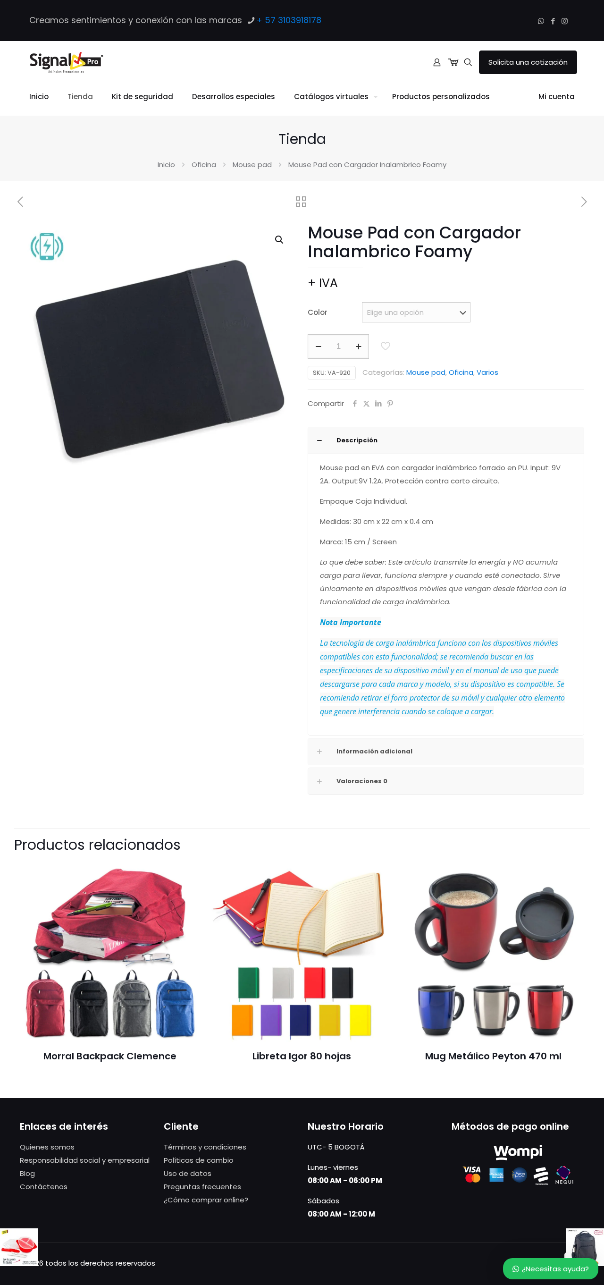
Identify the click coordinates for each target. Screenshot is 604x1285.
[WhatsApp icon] (541, 21)
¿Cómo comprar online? (206, 1200)
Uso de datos (187, 1173)
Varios (487, 372)
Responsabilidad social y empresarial (85, 1160)
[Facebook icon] (552, 21)
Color (317, 312)
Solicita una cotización (528, 62)
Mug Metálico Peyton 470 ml (493, 1056)
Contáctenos (43, 1187)
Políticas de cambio (199, 1160)
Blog (27, 1173)
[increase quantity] (358, 346)
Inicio (166, 164)
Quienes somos (47, 1147)
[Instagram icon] (564, 21)
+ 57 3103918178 (288, 20)
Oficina (204, 164)
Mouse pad (252, 164)
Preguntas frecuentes (202, 1187)
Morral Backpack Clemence (109, 1056)
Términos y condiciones (205, 1147)
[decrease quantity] (318, 346)
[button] (279, 239)
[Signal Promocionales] (66, 62)
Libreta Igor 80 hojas (301, 1056)
